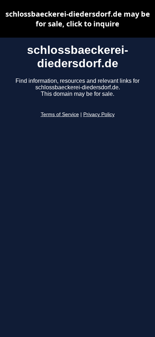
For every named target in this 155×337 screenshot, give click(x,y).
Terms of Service (60, 114)
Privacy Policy (99, 114)
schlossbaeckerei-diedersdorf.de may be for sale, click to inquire (77, 19)
